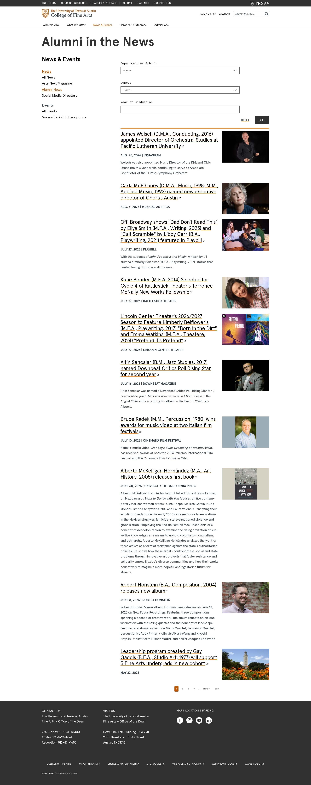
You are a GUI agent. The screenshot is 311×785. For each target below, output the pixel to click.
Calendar (224, 14)
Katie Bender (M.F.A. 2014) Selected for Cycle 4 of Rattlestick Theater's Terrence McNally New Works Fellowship (167, 286)
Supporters (163, 3)
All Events (49, 111)
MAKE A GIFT (206, 14)
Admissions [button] (161, 25)
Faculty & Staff (105, 3)
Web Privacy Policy (223, 764)
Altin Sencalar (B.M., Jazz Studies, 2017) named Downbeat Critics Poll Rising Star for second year (166, 368)
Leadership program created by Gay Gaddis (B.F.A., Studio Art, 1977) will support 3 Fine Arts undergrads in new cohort (169, 657)
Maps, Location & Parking (195, 710)
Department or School (138, 63)
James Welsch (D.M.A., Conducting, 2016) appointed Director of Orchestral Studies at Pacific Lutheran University (169, 140)
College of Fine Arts (59, 764)
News (46, 72)
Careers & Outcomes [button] (133, 25)
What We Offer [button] (76, 25)
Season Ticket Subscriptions (64, 117)
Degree (126, 82)
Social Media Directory (59, 95)
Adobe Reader (253, 764)
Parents (143, 3)
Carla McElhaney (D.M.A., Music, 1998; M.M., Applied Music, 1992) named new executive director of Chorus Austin (169, 192)
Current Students (74, 3)
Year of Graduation (137, 102)
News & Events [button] (102, 25)
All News (48, 77)
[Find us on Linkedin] (209, 720)
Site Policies (154, 764)
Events (48, 105)
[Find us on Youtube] (199, 720)
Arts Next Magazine (57, 83)
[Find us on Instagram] (189, 720)
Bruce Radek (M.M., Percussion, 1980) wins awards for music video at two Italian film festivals (168, 425)
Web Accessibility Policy (186, 764)
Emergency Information (122, 764)
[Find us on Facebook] (180, 720)
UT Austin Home (88, 764)
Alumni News (52, 89)
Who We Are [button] (51, 25)
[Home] (69, 13)
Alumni (127, 3)
